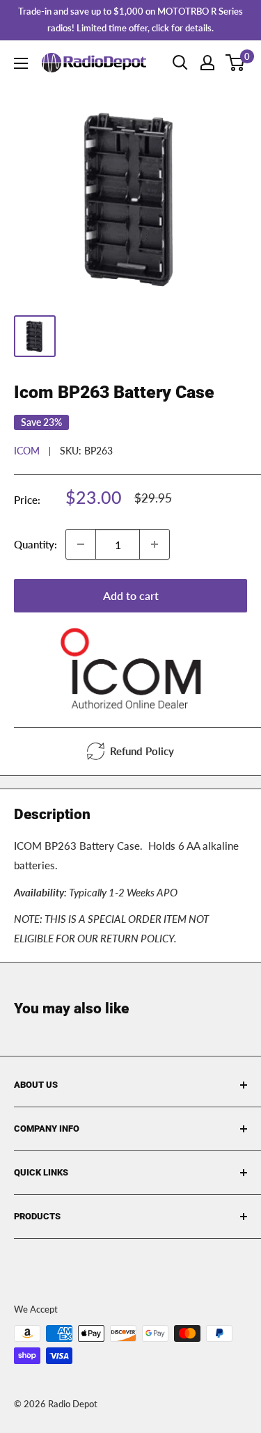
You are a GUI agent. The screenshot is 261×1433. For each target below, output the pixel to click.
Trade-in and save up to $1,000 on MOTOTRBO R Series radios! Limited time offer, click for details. (130, 19)
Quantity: (35, 544)
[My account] (207, 62)
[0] (235, 62)
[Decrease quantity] (80, 544)
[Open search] (180, 62)
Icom (27, 451)
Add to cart (131, 595)
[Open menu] (21, 63)
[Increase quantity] (154, 544)
